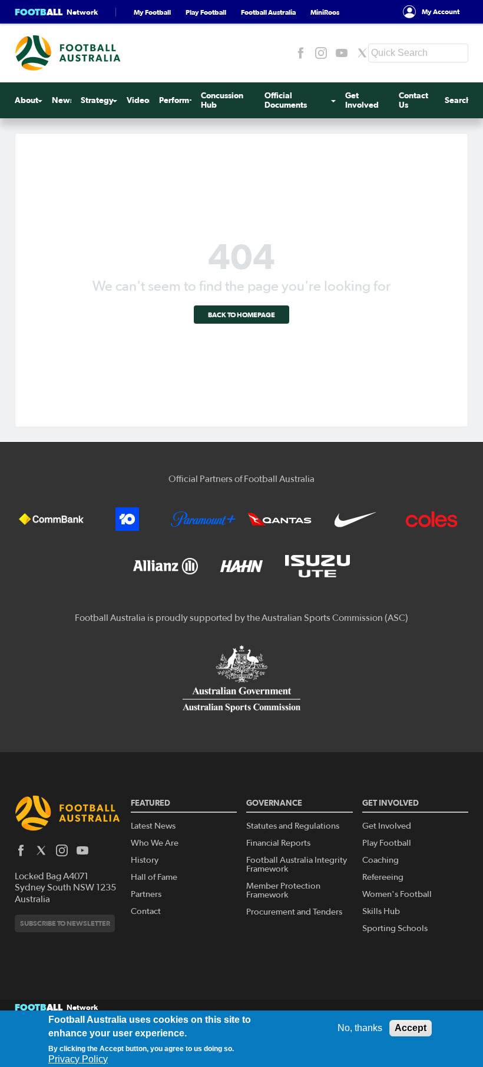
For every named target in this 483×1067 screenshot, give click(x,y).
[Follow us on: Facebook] (300, 53)
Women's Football (397, 894)
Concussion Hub (222, 100)
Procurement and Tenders (294, 912)
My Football (152, 12)
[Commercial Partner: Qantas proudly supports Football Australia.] (279, 519)
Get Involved (362, 100)
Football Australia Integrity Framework (296, 864)
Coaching (380, 860)
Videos (140, 100)
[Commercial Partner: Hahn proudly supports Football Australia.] (241, 566)
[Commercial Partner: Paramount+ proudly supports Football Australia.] (203, 519)
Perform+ (177, 100)
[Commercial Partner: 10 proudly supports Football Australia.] (127, 519)
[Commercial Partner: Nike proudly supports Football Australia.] (355, 519)
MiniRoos (324, 12)
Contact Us (413, 100)
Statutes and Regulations (292, 826)
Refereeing (382, 877)
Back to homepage (241, 314)
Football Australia (268, 12)
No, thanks (360, 1028)
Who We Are (154, 843)
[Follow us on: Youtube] (342, 53)
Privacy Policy (78, 1059)
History (144, 860)
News (63, 100)
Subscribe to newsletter (65, 923)
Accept (410, 1028)
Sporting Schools (395, 928)
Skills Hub (381, 911)
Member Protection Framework (283, 890)
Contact (146, 911)
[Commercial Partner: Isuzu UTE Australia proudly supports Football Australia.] (317, 566)
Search (458, 100)
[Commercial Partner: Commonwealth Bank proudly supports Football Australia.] (51, 519)
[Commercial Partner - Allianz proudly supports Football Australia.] (165, 566)
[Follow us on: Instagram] (321, 53)
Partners (146, 894)
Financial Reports (278, 843)
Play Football (206, 12)
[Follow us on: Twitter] (362, 53)
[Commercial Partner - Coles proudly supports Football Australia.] (431, 519)
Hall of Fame (154, 877)
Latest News (153, 826)
